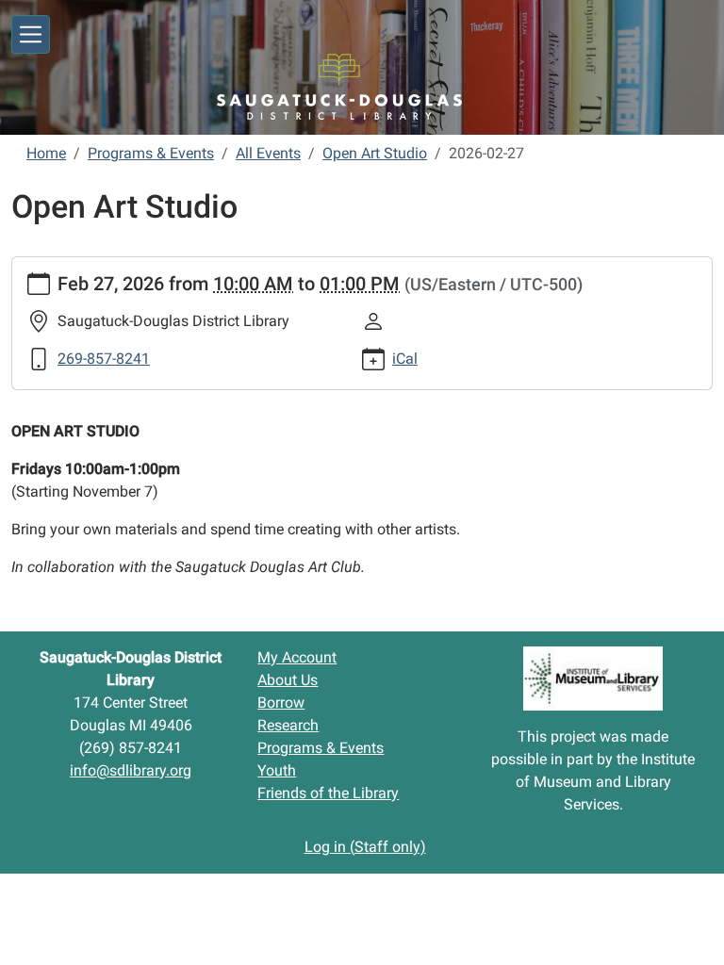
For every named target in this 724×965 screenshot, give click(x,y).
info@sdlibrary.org (130, 770)
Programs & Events (151, 153)
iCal (405, 359)
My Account (297, 657)
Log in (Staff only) (365, 847)
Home (46, 153)
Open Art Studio (374, 153)
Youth (276, 770)
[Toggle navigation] (30, 34)
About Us (287, 680)
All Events (268, 153)
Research (288, 725)
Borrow (280, 702)
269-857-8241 (104, 359)
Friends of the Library (328, 793)
